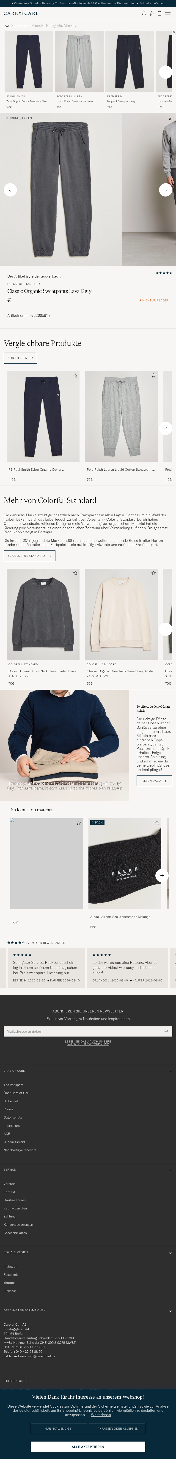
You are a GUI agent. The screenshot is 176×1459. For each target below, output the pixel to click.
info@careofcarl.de (41, 1356)
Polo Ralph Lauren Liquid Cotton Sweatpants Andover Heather (120, 469)
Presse (8, 1109)
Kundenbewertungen (18, 1225)
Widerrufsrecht (14, 1142)
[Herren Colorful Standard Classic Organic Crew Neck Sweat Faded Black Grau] (43, 614)
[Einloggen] (144, 13)
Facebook (11, 1275)
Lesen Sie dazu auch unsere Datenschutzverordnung (88, 1043)
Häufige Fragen (15, 1200)
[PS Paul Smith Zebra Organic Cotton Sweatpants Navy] (43, 465)
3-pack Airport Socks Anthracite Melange (120, 917)
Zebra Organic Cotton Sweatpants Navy (26, 101)
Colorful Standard (23, 284)
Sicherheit (11, 1101)
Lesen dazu (152, 780)
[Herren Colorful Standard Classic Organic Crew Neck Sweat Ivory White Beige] (121, 614)
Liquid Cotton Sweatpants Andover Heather (75, 101)
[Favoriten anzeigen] (151, 13)
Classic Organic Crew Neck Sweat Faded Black (42, 671)
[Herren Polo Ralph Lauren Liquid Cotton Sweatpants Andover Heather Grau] (79, 61)
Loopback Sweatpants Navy (121, 101)
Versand (10, 1184)
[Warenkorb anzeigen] (159, 13)
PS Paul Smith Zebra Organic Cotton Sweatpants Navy (35, 469)
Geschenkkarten (15, 1233)
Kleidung (12, 118)
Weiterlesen (101, 1415)
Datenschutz (13, 1117)
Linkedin (10, 1291)
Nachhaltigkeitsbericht (20, 1150)
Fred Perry (115, 96)
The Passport (13, 1085)
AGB (7, 1134)
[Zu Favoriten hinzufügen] (74, 376)
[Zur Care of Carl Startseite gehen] (21, 13)
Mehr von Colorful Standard (50, 500)
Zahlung (9, 1216)
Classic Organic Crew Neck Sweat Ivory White (120, 671)
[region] (88, 968)
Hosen (27, 118)
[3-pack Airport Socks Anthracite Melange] (124, 912)
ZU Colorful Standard (27, 555)
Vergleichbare (42, 343)
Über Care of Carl (16, 1093)
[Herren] (46, 863)
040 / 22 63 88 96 (29, 1351)
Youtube (9, 1283)
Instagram (11, 1266)
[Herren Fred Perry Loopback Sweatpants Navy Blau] (129, 61)
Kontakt (9, 1192)
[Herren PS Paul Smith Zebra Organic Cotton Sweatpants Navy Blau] (29, 61)
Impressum (12, 1126)
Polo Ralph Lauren (69, 96)
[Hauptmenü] (167, 13)
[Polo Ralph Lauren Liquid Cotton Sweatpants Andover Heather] (121, 465)
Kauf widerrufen (15, 1208)
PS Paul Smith (15, 96)
